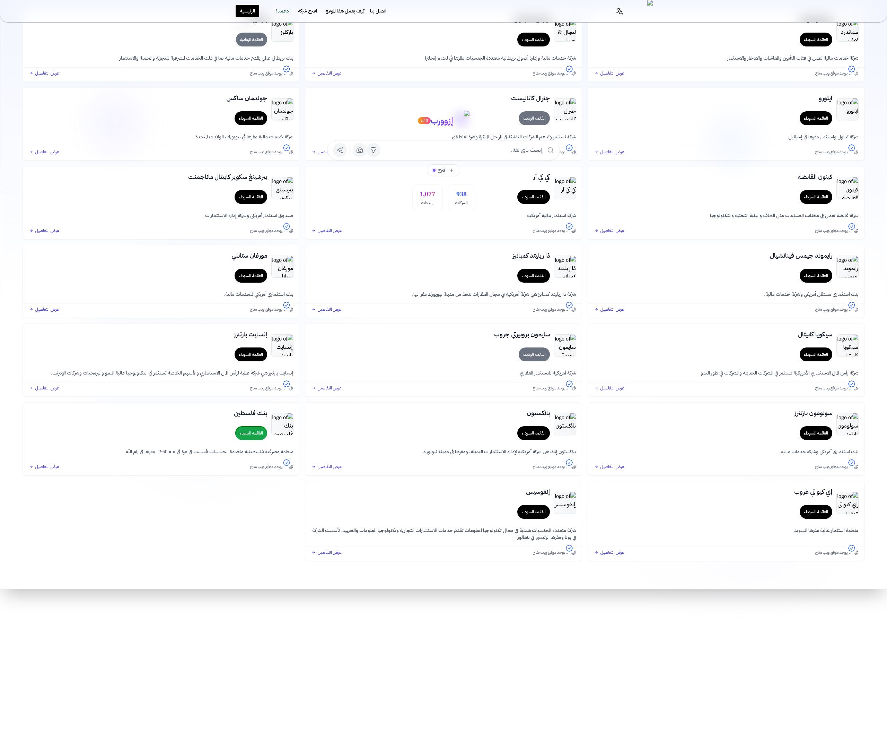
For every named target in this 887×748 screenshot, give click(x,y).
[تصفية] (373, 150)
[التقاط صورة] (360, 150)
